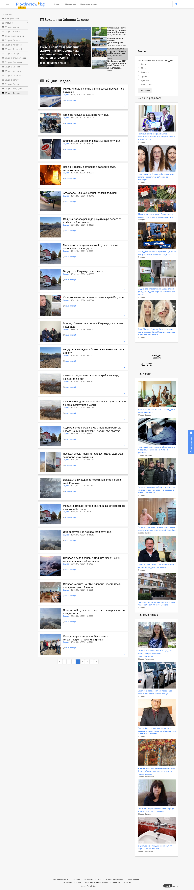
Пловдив (141, 142)
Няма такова (146, 84)
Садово (66, 94)
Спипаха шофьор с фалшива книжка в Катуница (91, 140)
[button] (95, 94)
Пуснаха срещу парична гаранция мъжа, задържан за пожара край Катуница (93, 455)
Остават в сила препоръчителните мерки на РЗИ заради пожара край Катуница (92, 559)
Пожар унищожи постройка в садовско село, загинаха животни (89, 168)
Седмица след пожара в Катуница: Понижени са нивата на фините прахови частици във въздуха (92, 429)
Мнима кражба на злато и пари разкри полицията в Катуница (93, 90)
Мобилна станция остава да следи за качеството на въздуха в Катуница (94, 507)
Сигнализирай (133, 879)
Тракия (144, 76)
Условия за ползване (114, 879)
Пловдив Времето (156, 362)
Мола (143, 68)
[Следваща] (92, 661)
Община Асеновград (146, 659)
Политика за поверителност (96, 882)
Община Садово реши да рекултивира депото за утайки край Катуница (92, 220)
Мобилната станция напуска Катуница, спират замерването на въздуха (90, 246)
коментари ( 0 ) (71, 100)
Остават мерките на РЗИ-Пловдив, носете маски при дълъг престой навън (92, 585)
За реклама (89, 879)
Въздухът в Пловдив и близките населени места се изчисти (93, 350)
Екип (100, 879)
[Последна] (96, 661)
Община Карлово (145, 415)
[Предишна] (64, 661)
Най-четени (70, 4)
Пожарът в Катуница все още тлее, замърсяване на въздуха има (94, 611)
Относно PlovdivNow (60, 879)
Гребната (145, 72)
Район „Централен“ (145, 851)
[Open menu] (7, 4)
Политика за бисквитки (121, 882)
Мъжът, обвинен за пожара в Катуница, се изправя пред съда (93, 324)
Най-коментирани (88, 4)
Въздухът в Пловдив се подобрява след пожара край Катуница (92, 481)
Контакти (76, 879)
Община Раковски (145, 455)
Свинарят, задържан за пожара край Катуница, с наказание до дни (92, 376)
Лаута (143, 64)
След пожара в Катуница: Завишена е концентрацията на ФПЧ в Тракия (85, 637)
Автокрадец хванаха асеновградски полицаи (90, 193)
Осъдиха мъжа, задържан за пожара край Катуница (93, 297)
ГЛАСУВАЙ (144, 90)
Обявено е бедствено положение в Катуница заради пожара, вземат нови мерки (94, 403)
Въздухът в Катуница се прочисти (83, 271)
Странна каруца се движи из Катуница (86, 114)
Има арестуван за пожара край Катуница (87, 531)
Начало (57, 4)
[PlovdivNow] (171, 887)
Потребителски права (72, 882)
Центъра (145, 80)
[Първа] (60, 661)
